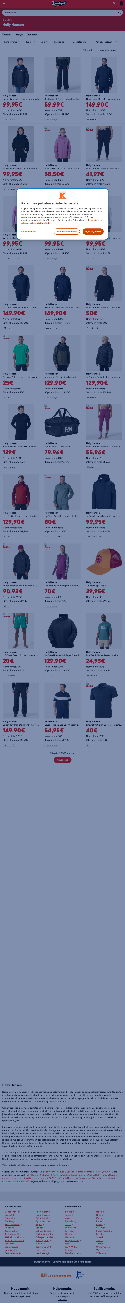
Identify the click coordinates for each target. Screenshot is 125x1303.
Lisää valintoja (29, 231)
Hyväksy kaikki (93, 231)
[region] (62, 214)
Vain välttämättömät (67, 231)
